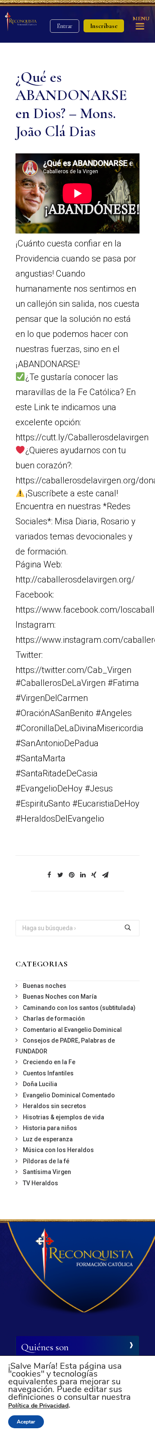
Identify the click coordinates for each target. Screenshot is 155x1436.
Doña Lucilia (40, 1084)
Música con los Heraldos (58, 1149)
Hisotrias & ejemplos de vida (63, 1117)
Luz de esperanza (48, 1139)
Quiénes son (44, 1347)
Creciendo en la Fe (49, 1062)
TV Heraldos (40, 1183)
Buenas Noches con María (60, 996)
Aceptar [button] (26, 1421)
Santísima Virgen (47, 1171)
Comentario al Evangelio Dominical (72, 1029)
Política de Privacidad (38, 1406)
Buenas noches (44, 985)
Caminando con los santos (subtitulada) (79, 1007)
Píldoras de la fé (46, 1161)
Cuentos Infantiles (48, 1073)
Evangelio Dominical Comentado (69, 1095)
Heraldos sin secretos (54, 1106)
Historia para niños (50, 1128)
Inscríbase (104, 26)
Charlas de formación (54, 1018)
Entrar (64, 26)
